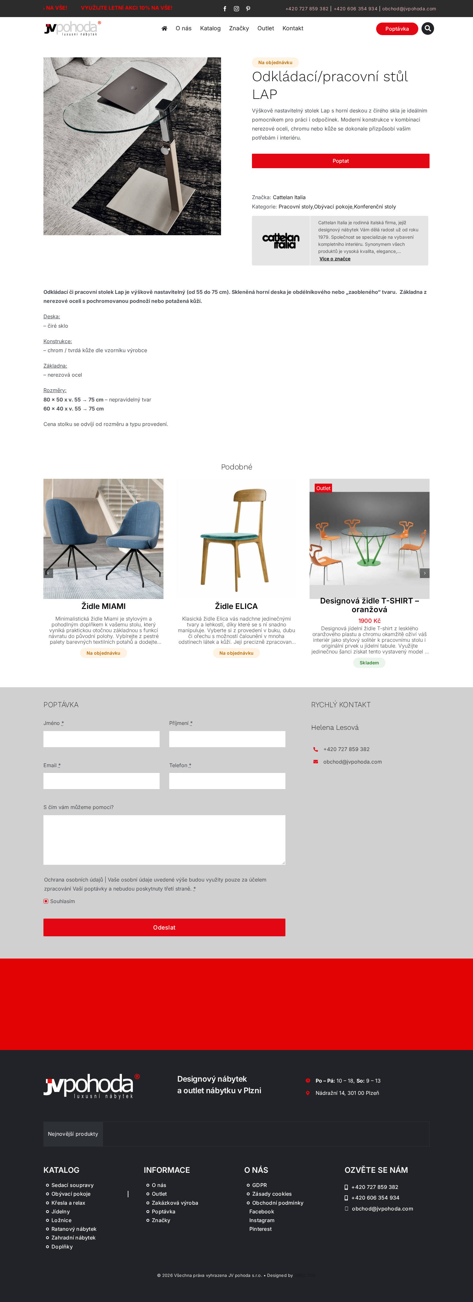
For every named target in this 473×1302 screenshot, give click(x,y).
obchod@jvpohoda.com (409, 8)
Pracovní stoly (296, 206)
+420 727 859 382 (307, 8)
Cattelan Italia (289, 197)
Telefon (180, 765)
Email (52, 765)
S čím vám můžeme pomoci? (78, 807)
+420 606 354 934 (356, 8)
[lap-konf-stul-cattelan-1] (132, 146)
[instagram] (236, 8)
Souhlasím (62, 901)
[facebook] (224, 8)
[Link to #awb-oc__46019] (428, 28)
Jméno (53, 723)
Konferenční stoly (375, 206)
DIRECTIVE (305, 1275)
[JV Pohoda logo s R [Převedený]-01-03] (73, 22)
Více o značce (335, 258)
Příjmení (181, 723)
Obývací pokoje (333, 206)
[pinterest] (248, 8)
